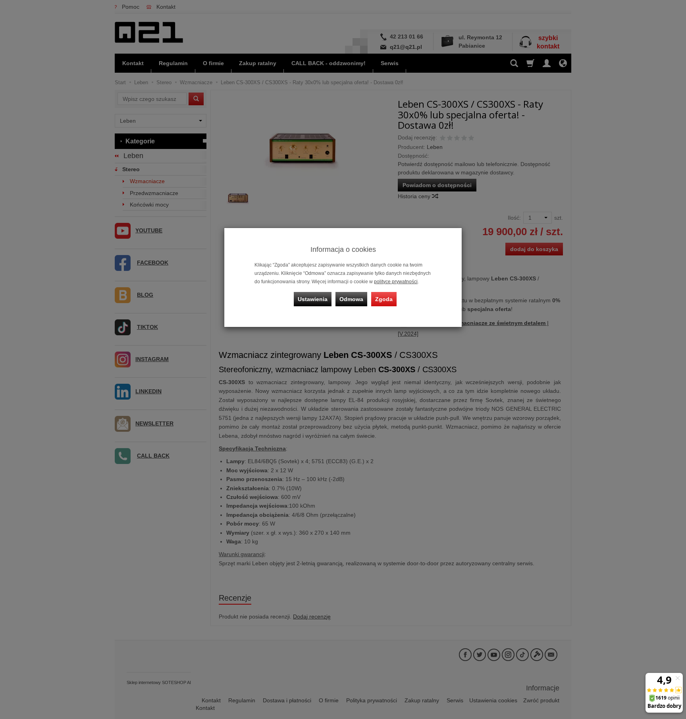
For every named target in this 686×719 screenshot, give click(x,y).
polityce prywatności (396, 281)
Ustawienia (313, 299)
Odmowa (351, 299)
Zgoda (384, 299)
